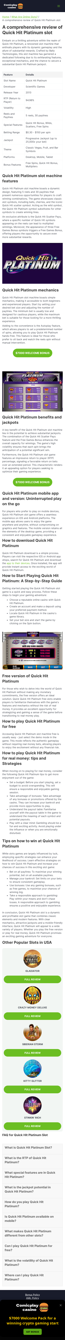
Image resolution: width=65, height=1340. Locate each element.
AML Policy (32, 1298)
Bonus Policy (32, 1294)
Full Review (32, 979)
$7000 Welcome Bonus (33, 353)
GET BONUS (32, 1331)
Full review (32, 1016)
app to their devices (18, 563)
